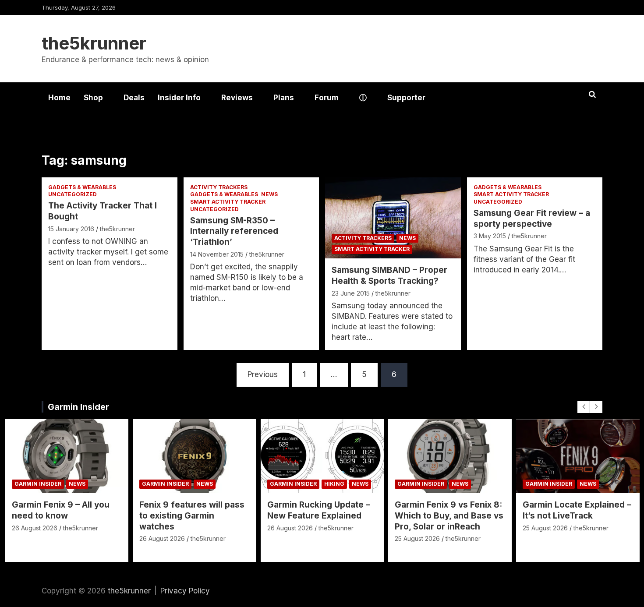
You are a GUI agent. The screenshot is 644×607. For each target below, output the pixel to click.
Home (59, 97)
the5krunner (94, 43)
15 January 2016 (71, 229)
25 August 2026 (417, 538)
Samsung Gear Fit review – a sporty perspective (532, 218)
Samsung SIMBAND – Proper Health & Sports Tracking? (389, 275)
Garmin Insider (78, 407)
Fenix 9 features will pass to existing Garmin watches (191, 515)
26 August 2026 (34, 528)
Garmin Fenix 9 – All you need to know (61, 510)
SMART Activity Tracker (227, 201)
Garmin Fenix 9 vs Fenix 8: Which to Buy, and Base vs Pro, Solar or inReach (449, 515)
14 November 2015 (217, 254)
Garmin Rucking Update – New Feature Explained (318, 510)
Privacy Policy (185, 590)
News (269, 194)
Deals (134, 97)
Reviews (237, 97)
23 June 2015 (351, 293)
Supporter (406, 97)
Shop (93, 97)
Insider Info (179, 97)
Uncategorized (72, 194)
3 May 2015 (490, 236)
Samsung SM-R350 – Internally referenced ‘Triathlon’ (234, 231)
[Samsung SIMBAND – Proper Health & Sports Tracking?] (393, 218)
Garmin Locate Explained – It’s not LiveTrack (577, 510)
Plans (283, 97)
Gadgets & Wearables (82, 187)
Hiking (334, 483)
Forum (327, 97)
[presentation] (583, 407)
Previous (263, 374)
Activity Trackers (219, 187)
